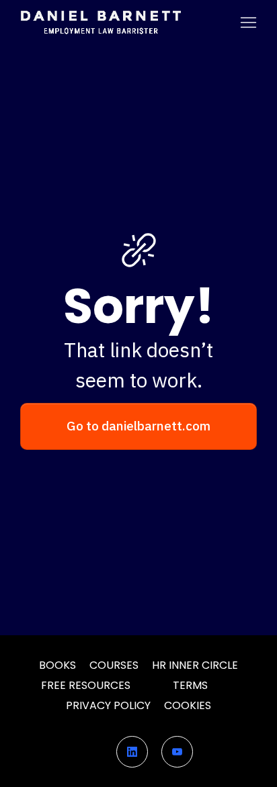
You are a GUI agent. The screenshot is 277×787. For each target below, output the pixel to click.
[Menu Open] (225, 22)
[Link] (132, 752)
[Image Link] (100, 22)
